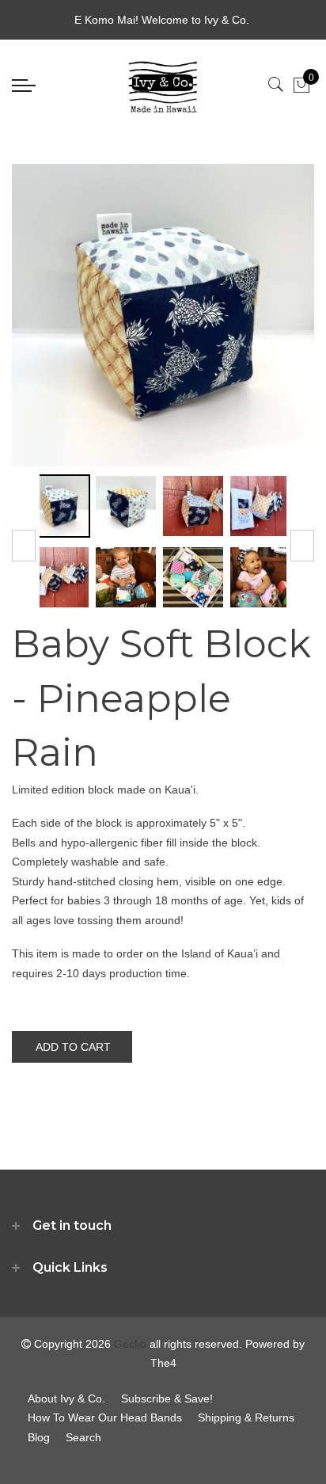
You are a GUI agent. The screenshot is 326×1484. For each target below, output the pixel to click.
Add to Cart (73, 1047)
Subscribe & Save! (167, 1398)
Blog (39, 1437)
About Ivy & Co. (66, 1398)
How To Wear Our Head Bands (105, 1417)
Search (83, 1437)
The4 (163, 1363)
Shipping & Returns (246, 1417)
